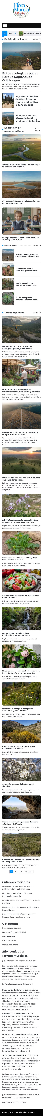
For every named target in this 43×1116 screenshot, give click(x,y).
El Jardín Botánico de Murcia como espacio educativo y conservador (26, 100)
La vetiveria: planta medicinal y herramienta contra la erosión (26, 300)
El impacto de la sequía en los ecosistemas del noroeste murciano (21, 202)
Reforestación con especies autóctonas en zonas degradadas (21, 479)
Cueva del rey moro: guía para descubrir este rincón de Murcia (20, 823)
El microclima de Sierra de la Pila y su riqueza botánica (27, 118)
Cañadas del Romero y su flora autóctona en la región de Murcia (21, 861)
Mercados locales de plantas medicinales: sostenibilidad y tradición (21, 390)
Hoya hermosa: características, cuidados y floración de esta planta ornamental (21, 672)
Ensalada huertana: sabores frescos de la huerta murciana (20, 596)
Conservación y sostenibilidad (14, 932)
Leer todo (36, 39)
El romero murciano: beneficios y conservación (26, 270)
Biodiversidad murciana (11, 928)
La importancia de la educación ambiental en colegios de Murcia (21, 239)
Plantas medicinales (10, 944)
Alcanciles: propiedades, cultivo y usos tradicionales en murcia (19, 559)
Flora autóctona (8, 936)
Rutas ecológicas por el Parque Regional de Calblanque (19, 77)
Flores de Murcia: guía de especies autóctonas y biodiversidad (17, 710)
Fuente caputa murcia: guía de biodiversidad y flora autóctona (16, 634)
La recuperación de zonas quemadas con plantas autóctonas (20, 433)
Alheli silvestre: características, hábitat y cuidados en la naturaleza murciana (20, 521)
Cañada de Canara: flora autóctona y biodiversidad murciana (18, 747)
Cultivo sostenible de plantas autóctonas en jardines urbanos (25, 285)
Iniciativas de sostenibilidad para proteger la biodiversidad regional (21, 165)
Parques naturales (9, 940)
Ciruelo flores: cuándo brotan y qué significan (18, 785)
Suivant (28, 871)
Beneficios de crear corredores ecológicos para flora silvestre (17, 347)
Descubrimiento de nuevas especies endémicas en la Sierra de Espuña (26, 256)
